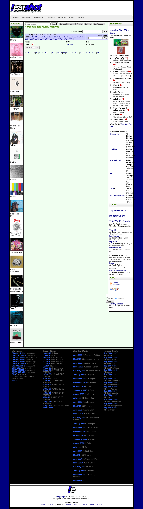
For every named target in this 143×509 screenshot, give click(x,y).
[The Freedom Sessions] (16, 212)
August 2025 (78, 394)
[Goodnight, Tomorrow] (16, 340)
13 (52, 37)
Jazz (112, 173)
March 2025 (78, 414)
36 (51, 39)
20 (70, 37)
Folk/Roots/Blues (117, 195)
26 (26, 39)
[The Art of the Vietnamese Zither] (16, 106)
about (92, 505)
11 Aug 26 (47, 355)
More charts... (79, 481)
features (51, 505)
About (81, 17)
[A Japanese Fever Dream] (16, 143)
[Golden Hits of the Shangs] (16, 72)
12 (50, 37)
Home (16, 17)
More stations (17, 380)
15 (57, 37)
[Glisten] (16, 124)
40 (61, 39)
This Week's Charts (119, 221)
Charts (51, 18)
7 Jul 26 (46, 366)
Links (72, 17)
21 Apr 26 (47, 406)
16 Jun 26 (47, 374)
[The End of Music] (16, 194)
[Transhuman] (16, 55)
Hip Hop (113, 149)
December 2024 (79, 428)
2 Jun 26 (46, 380)
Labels (88, 24)
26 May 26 (47, 385)
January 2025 (79, 424)
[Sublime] (16, 89)
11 (47, 37)
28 (31, 39)
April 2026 (77, 363)
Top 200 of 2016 (110, 357)
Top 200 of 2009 (110, 387)
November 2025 (80, 382)
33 (43, 39)
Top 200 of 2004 (110, 408)
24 (80, 37)
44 (71, 39)
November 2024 (80, 431)
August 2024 (78, 443)
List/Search (99, 24)
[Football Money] (16, 160)
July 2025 (77, 398)
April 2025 (77, 410)
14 (55, 37)
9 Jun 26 (46, 378)
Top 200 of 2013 (110, 370)
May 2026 (77, 359)
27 (28, 39)
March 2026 (78, 367)
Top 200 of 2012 (110, 374)
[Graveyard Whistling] (16, 323)
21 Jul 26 (46, 362)
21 (72, 37)
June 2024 (77, 451)
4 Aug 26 (46, 357)
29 (33, 39)
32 (41, 39)
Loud (112, 189)
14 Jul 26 (46, 364)
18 (65, 37)
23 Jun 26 (47, 370)
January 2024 (79, 471)
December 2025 (79, 379)
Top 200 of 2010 (110, 383)
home (43, 505)
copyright (61, 497)
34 (46, 39)
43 (69, 39)
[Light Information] (16, 267)
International (115, 160)
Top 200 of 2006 (110, 399)
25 (83, 37)
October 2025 (79, 386)
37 (53, 39)
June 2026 (77, 355)
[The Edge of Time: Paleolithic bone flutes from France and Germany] (16, 287)
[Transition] (16, 177)
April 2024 (77, 459)
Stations (62, 17)
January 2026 (79, 375)
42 (66, 39)
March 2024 (78, 463)
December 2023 (79, 475)
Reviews (39, 18)
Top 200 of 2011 (110, 378)
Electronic (114, 134)
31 (38, 39)
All (98, 53)
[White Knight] (16, 306)
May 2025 (77, 406)
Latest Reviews (67, 24)
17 (62, 37)
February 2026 (79, 371)
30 (36, 39)
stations (77, 505)
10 (45, 37)
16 (60, 37)
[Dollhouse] (16, 250)
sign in (99, 505)
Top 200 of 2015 (110, 362)
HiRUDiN (69, 44)
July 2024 (77, 447)
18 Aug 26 (47, 353)
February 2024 (79, 467)
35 (48, 39)
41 (64, 39)
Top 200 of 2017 (117, 210)
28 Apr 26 (47, 401)
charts (68, 505)
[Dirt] (16, 231)
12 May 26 (47, 393)
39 (58, 39)
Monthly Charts (117, 216)
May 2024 (77, 455)
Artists (79, 24)
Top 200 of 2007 (110, 395)
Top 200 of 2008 (110, 391)
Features (26, 17)
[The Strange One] (16, 38)
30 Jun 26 (47, 368)
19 (67, 37)
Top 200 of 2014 (110, 366)
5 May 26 (46, 397)
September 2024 (80, 439)
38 (56, 39)
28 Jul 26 (46, 360)
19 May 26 (47, 389)
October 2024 (79, 435)
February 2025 (79, 418)
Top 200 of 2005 (110, 404)
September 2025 (80, 390)
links (85, 505)
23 (77, 37)
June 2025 (77, 402)
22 (75, 37)
